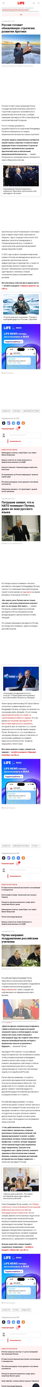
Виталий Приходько (9, 808)
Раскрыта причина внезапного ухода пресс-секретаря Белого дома (18, 903)
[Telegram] (13, 423)
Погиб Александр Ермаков (12, 917)
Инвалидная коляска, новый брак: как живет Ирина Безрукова (19, 454)
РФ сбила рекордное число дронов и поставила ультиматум (20, 483)
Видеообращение (9, 1020)
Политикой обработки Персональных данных (15, 9)
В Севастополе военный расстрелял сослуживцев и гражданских (21, 888)
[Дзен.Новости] (4, 423)
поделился (27, 592)
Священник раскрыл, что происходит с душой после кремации (19, 490)
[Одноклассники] (23, 423)
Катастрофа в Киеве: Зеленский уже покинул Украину (19, 896)
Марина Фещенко (9, 373)
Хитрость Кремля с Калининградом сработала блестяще (19, 468)
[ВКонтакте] (18, 423)
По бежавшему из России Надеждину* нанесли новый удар (20, 475)
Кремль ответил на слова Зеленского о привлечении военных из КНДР (17, 461)
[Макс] (9, 423)
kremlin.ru (9, 1053)
